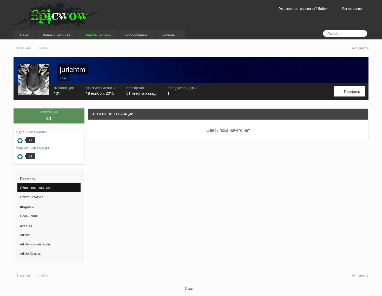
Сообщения (29, 216)
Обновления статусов (36, 187)
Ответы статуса (31, 197)
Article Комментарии (35, 244)
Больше (169, 34)
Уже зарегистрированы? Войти (304, 8)
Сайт (24, 34)
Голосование (136, 34)
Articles (25, 234)
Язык (189, 288)
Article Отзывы (30, 253)
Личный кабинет (56, 34)
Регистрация (352, 8)
